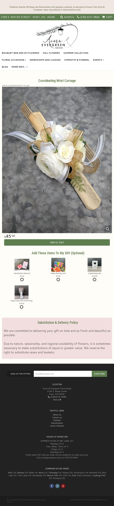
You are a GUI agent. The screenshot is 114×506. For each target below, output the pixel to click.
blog (5, 66)
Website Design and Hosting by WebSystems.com (88, 500)
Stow (31, 472)
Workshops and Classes (45, 60)
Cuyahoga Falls (99, 475)
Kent (10, 472)
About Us (57, 414)
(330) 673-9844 (89, 17)
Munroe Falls (52, 475)
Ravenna (20, 472)
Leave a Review (57, 425)
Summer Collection (75, 53)
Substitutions (57, 423)
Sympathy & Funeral (76, 60)
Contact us (57, 417)
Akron (41, 472)
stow (39, 475)
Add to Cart (57, 242)
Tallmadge (53, 472)
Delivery (57, 420)
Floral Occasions (13, 60)
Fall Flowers (51, 53)
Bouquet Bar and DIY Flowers (20, 53)
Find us (56, 399)
